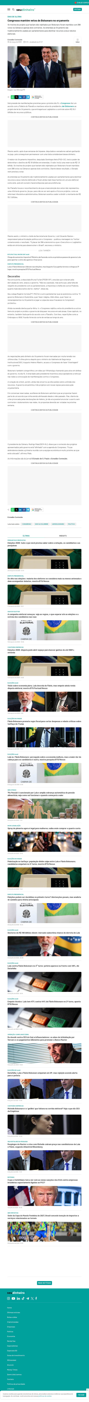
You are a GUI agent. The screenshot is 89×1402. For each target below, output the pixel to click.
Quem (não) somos (14, 1374)
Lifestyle (10, 1389)
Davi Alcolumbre (41, 524)
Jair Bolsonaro (67, 106)
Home (9, 1308)
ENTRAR (77, 9)
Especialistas (12, 1346)
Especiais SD (12, 1351)
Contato (10, 1379)
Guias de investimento (16, 1355)
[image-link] (44, 559)
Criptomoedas (12, 1322)
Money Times (12, 1370)
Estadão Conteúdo (15, 39)
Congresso (65, 103)
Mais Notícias (44, 1283)
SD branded (11, 1360)
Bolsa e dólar (12, 1317)
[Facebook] (36, 1298)
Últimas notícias (13, 1312)
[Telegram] (27, 1298)
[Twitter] (32, 1298)
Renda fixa (11, 1341)
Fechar (81, 1395)
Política (71, 524)
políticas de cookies (45, 1396)
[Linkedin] (18, 1298)
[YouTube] (13, 1298)
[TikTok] (23, 1298)
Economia (11, 1336)
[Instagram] (8, 1298)
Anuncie (10, 1365)
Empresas (11, 1327)
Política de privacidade (16, 1384)
